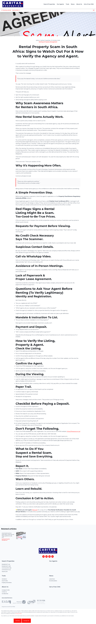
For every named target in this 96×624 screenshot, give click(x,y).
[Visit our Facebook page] (43, 556)
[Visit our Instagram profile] (49, 556)
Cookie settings (7, 620)
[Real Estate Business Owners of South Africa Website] (41, 602)
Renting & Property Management (48, 42)
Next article (15, 10)
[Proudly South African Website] (19, 602)
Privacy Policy (19, 613)
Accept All (26, 620)
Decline (17, 620)
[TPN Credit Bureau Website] (31, 602)
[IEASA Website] (6, 602)
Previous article (7, 10)
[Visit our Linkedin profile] (46, 556)
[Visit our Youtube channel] (52, 556)
